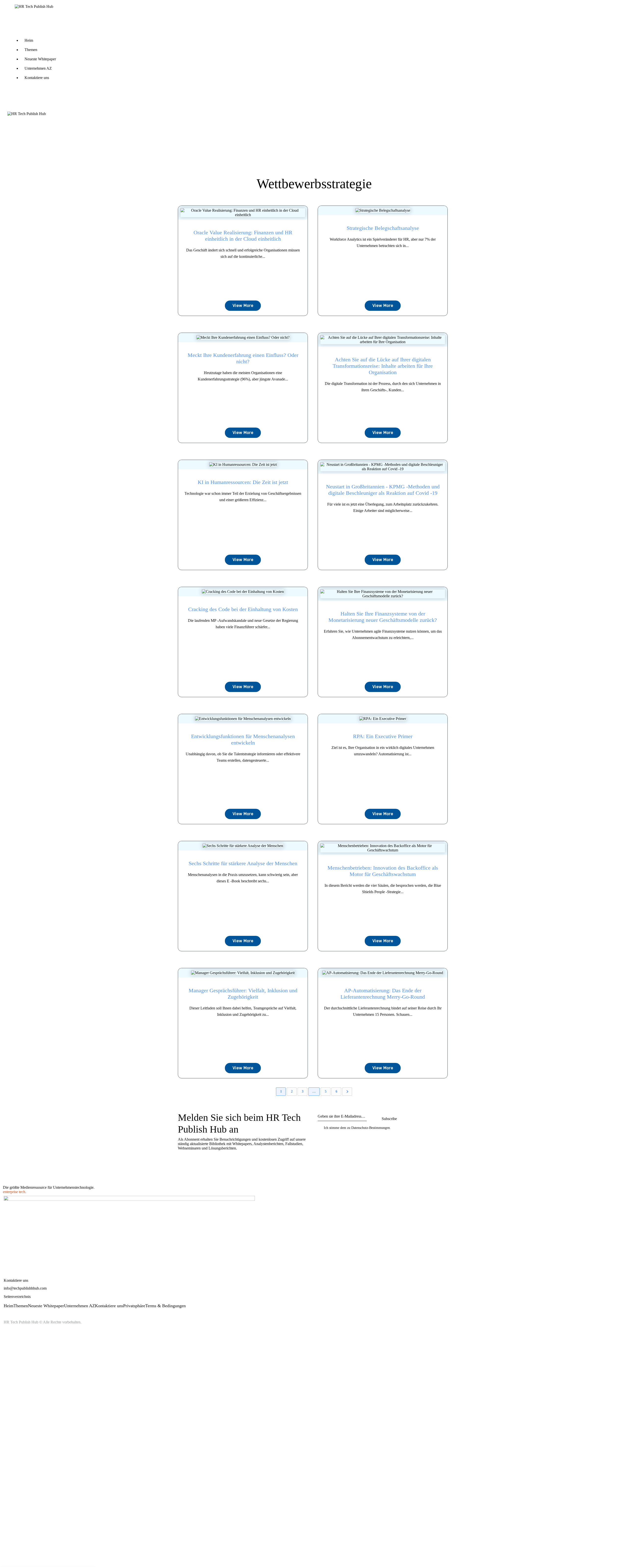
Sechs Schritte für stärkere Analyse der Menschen (243, 863)
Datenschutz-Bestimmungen (370, 1128)
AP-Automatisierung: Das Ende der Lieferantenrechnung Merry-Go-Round (382, 993)
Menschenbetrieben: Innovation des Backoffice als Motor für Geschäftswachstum (382, 871)
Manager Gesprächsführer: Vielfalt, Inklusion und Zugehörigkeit (243, 993)
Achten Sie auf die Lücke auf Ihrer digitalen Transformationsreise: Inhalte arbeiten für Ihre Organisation (383, 365)
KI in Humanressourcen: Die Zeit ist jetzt (243, 482)
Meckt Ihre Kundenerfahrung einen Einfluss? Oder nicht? (243, 358)
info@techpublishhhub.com (25, 1288)
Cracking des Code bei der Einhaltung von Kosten (243, 609)
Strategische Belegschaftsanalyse (383, 228)
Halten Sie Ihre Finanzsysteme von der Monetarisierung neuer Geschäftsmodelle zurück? (382, 617)
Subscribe (389, 1119)
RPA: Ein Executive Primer (382, 736)
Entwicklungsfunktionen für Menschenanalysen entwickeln (243, 739)
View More (243, 305)
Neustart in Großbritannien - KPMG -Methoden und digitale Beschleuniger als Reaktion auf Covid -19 (383, 489)
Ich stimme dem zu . (357, 1128)
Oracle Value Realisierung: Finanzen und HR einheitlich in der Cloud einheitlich (243, 235)
